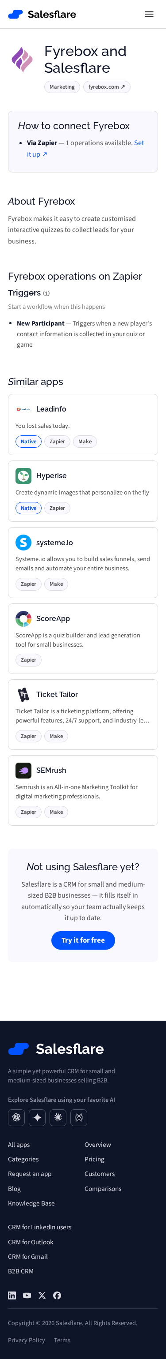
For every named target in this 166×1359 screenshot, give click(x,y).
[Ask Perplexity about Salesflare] (78, 1117)
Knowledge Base (31, 1203)
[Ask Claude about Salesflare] (58, 1117)
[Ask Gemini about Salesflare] (37, 1117)
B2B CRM (21, 1271)
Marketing (62, 87)
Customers (100, 1174)
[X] (42, 1295)
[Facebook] (57, 1295)
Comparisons (103, 1189)
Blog (14, 1189)
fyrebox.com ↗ (107, 87)
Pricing (94, 1159)
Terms (62, 1340)
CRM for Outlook (31, 1242)
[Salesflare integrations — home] (42, 14)
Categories (23, 1159)
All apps (19, 1144)
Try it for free (83, 940)
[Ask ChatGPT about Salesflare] (16, 1117)
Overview (98, 1144)
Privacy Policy (26, 1340)
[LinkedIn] (12, 1295)
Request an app (29, 1174)
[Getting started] (27, 1295)
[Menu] (149, 14)
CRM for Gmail (28, 1257)
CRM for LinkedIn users (39, 1227)
